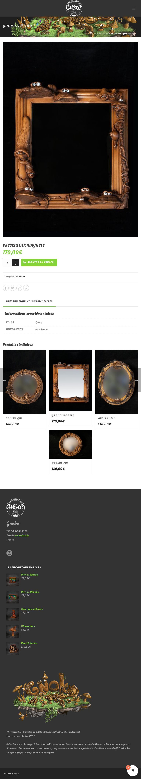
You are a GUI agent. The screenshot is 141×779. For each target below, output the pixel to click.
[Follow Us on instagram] (9, 553)
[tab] (29, 301)
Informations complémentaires (29, 301)
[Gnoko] (70, 8)
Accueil (90, 34)
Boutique (102, 34)
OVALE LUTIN (107, 418)
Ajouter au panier (41, 262)
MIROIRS (20, 276)
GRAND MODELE (63, 415)
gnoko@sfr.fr (21, 535)
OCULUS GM (14, 418)
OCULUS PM (60, 463)
